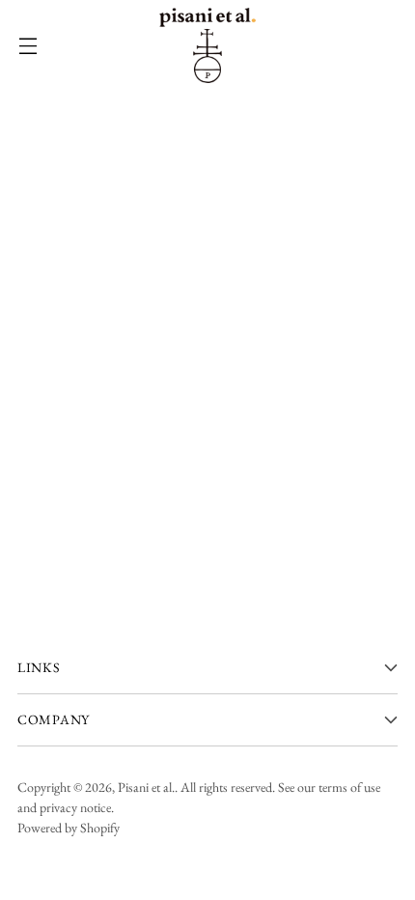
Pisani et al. (146, 787)
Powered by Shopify (68, 827)
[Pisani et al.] (207, 45)
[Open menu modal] (27, 46)
